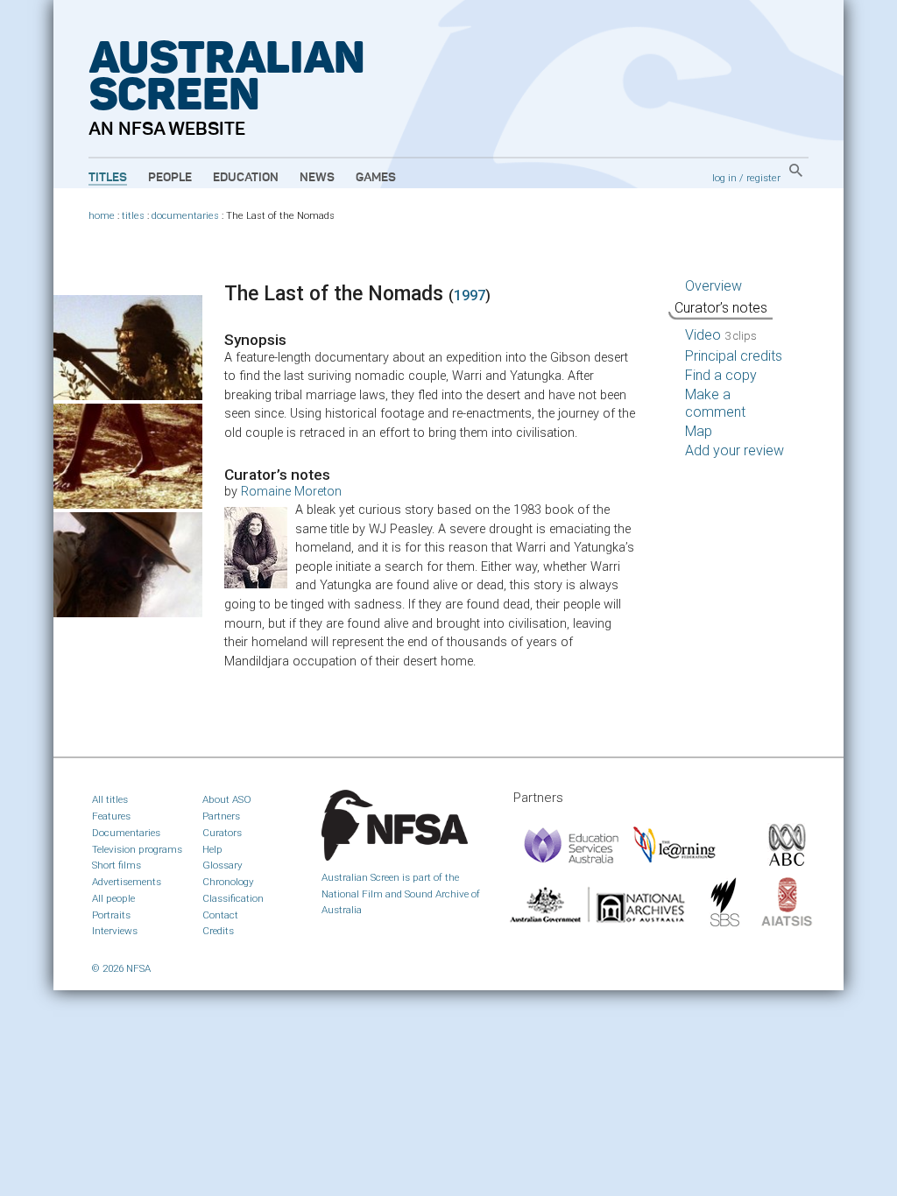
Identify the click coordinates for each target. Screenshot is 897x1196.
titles (133, 216)
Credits (218, 931)
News (317, 178)
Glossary (222, 865)
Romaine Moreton (291, 491)
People (170, 178)
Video (721, 335)
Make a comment (715, 403)
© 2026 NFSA (121, 968)
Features (111, 816)
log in (724, 178)
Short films (116, 865)
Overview (713, 286)
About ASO (226, 799)
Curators (222, 833)
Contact (220, 915)
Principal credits (733, 356)
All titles (110, 799)
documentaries (185, 216)
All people (113, 898)
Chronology (228, 882)
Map (698, 431)
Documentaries (126, 833)
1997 (469, 295)
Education (246, 178)
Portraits (111, 915)
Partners (221, 816)
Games (376, 178)
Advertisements (126, 882)
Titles (107, 178)
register (763, 178)
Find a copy (721, 375)
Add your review (734, 450)
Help (212, 849)
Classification (233, 898)
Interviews (115, 931)
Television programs (137, 849)
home (101, 216)
